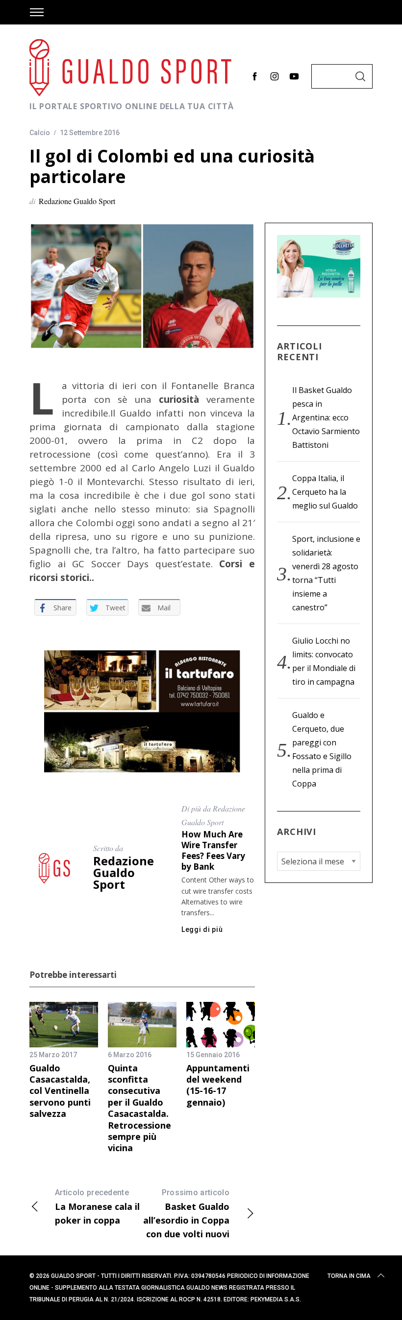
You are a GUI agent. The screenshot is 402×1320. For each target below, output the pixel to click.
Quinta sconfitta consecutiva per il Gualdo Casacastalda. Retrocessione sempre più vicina (139, 1108)
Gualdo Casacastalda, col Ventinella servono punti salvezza (60, 1091)
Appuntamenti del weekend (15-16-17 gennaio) (218, 1085)
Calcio (39, 133)
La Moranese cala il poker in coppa (97, 1207)
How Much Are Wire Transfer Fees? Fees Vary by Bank (213, 850)
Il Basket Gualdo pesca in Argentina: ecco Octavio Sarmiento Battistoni (326, 417)
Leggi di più (202, 929)
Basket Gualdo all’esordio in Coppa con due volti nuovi (186, 1214)
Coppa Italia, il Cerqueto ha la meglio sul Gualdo (325, 492)
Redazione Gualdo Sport (77, 201)
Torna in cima (349, 1276)
